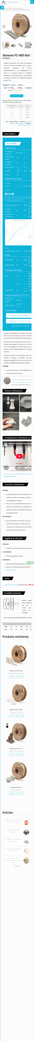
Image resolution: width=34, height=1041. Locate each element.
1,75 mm (13, 85)
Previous (3, 45)
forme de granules (18, 382)
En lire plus (17, 866)
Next (31, 45)
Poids (5, 88)
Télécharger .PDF (11, 570)
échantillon (29, 88)
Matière (20, 123)
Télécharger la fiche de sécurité (19, 321)
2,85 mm (20, 85)
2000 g (20, 88)
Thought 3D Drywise (12, 585)
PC (24, 123)
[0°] (9, 194)
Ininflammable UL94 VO (24, 125)
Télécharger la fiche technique (19, 315)
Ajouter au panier (16, 96)
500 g (12, 88)
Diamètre (5, 85)
